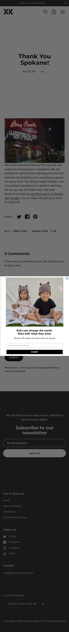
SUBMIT (34, 352)
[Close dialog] (67, 278)
